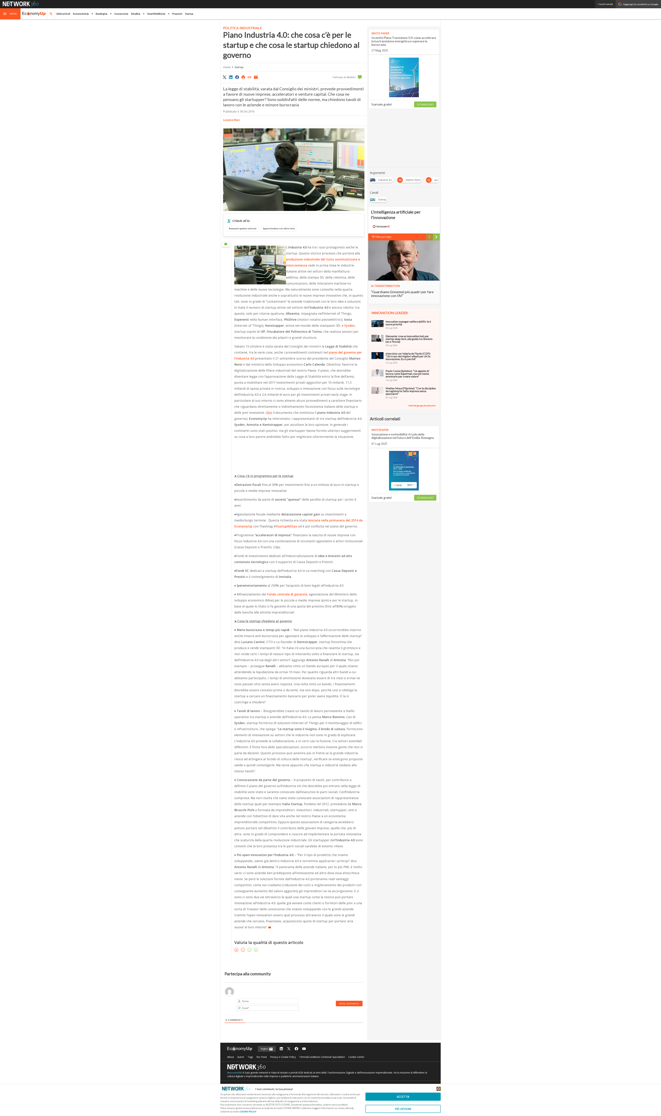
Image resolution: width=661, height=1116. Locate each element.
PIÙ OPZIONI (403, 1109)
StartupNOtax (286, 526)
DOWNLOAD (425, 104)
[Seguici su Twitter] (289, 1049)
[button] (10, 13)
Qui (270, 412)
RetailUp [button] (135, 13)
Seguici (264, 1048)
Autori (240, 1057)
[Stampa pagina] (243, 77)
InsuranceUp (121, 13)
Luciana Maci (231, 120)
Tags (250, 1057)
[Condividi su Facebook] (237, 77)
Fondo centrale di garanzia (287, 594)
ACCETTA (403, 1096)
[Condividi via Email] (256, 77)
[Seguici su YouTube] (304, 1049)
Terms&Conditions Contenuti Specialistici (322, 1057)
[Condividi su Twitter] (224, 77)
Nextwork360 (234, 1072)
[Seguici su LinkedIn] (281, 1049)
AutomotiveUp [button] (81, 13)
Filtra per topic (383, 236)
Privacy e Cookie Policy (283, 1057)
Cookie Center (356, 1057)
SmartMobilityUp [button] (156, 13)
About (230, 1057)
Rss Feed (261, 1057)
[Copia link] (249, 77)
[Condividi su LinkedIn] (230, 77)
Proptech (177, 13)
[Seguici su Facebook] (296, 1049)
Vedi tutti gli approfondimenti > (422, 405)
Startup (189, 13)
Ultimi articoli (63, 13)
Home (226, 67)
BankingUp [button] (101, 13)
